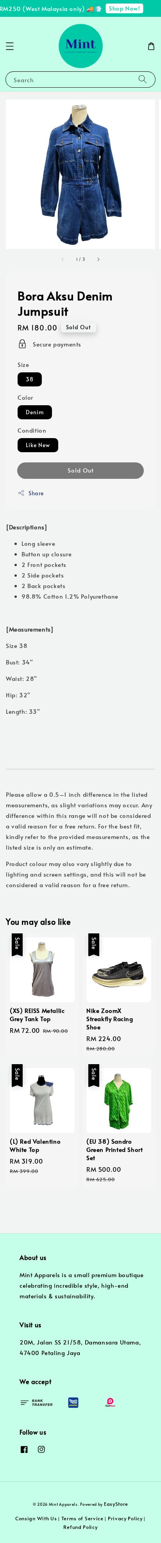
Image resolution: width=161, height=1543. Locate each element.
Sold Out (81, 470)
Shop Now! (121, 8)
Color (25, 397)
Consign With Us (36, 1518)
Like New (38, 445)
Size (23, 364)
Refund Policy (80, 1526)
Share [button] (36, 493)
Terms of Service (82, 1518)
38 (30, 379)
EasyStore (116, 1503)
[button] (9, 46)
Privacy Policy (125, 1518)
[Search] (142, 79)
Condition (32, 430)
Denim (35, 412)
